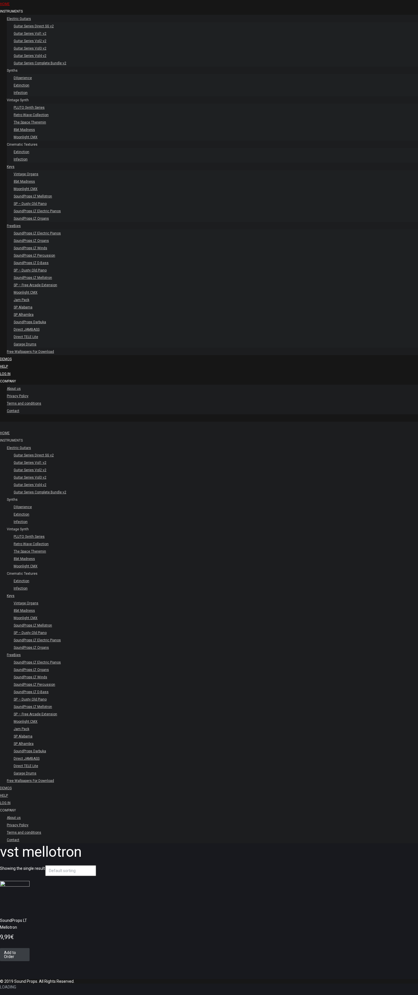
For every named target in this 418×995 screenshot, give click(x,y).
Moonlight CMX (26, 137)
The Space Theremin (30, 122)
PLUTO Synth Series (29, 108)
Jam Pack (21, 300)
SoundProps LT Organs (31, 219)
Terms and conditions (24, 403)
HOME (5, 4)
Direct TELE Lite (26, 337)
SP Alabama (23, 307)
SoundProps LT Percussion (34, 255)
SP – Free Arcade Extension (35, 285)
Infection (21, 93)
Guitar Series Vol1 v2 (30, 34)
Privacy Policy (17, 396)
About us (14, 389)
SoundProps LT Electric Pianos (37, 211)
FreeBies (14, 226)
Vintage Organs (26, 174)
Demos (6, 359)
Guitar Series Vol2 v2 (30, 41)
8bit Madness (24, 130)
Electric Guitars (19, 19)
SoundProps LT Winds (30, 248)
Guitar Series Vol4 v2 (30, 56)
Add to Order (10, 954)
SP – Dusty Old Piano (30, 204)
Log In (5, 374)
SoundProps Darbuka (30, 322)
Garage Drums (25, 344)
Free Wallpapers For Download (30, 352)
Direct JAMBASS (27, 329)
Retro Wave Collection (31, 115)
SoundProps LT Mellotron (33, 196)
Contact (13, 411)
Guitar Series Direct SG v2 (34, 26)
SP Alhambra (24, 315)
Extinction (21, 85)
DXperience (23, 78)
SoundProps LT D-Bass (31, 263)
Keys (11, 167)
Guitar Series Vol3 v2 (30, 48)
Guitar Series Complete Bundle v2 (40, 63)
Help (4, 366)
